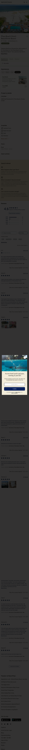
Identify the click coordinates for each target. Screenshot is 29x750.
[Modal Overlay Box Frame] (14, 375)
